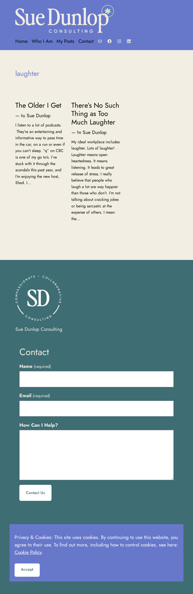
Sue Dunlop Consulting (38, 329)
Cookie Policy (28, 552)
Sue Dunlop (39, 115)
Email (34, 395)
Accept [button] (27, 569)
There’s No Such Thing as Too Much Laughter (95, 113)
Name (35, 366)
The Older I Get (38, 105)
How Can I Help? (38, 424)
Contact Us (35, 493)
